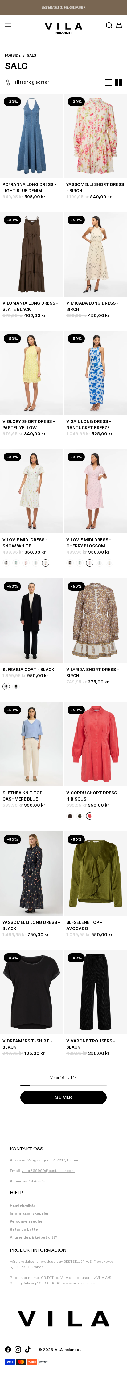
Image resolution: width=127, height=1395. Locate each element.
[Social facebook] (8, 1349)
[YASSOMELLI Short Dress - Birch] (95, 136)
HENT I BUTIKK (63, 7)
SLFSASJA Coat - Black (28, 669)
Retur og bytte (24, 1229)
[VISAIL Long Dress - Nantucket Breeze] (95, 373)
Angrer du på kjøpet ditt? (33, 1237)
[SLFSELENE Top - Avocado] (95, 873)
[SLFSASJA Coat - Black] (31, 620)
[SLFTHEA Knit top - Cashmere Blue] (31, 744)
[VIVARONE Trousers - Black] (95, 992)
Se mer (63, 1097)
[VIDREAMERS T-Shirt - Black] (31, 992)
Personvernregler (26, 1221)
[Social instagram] (18, 1349)
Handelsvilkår (22, 1205)
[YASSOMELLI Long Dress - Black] (31, 873)
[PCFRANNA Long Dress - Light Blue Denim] (31, 136)
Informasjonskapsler (29, 1213)
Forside (13, 55)
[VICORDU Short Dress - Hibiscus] (95, 744)
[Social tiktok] (28, 1349)
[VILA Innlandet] (63, 26)
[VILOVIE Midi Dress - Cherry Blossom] (95, 491)
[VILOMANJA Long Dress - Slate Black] (31, 254)
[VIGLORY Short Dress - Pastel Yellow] (31, 373)
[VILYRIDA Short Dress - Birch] (95, 620)
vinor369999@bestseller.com (48, 1171)
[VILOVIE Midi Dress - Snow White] (31, 491)
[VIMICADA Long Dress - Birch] (95, 254)
